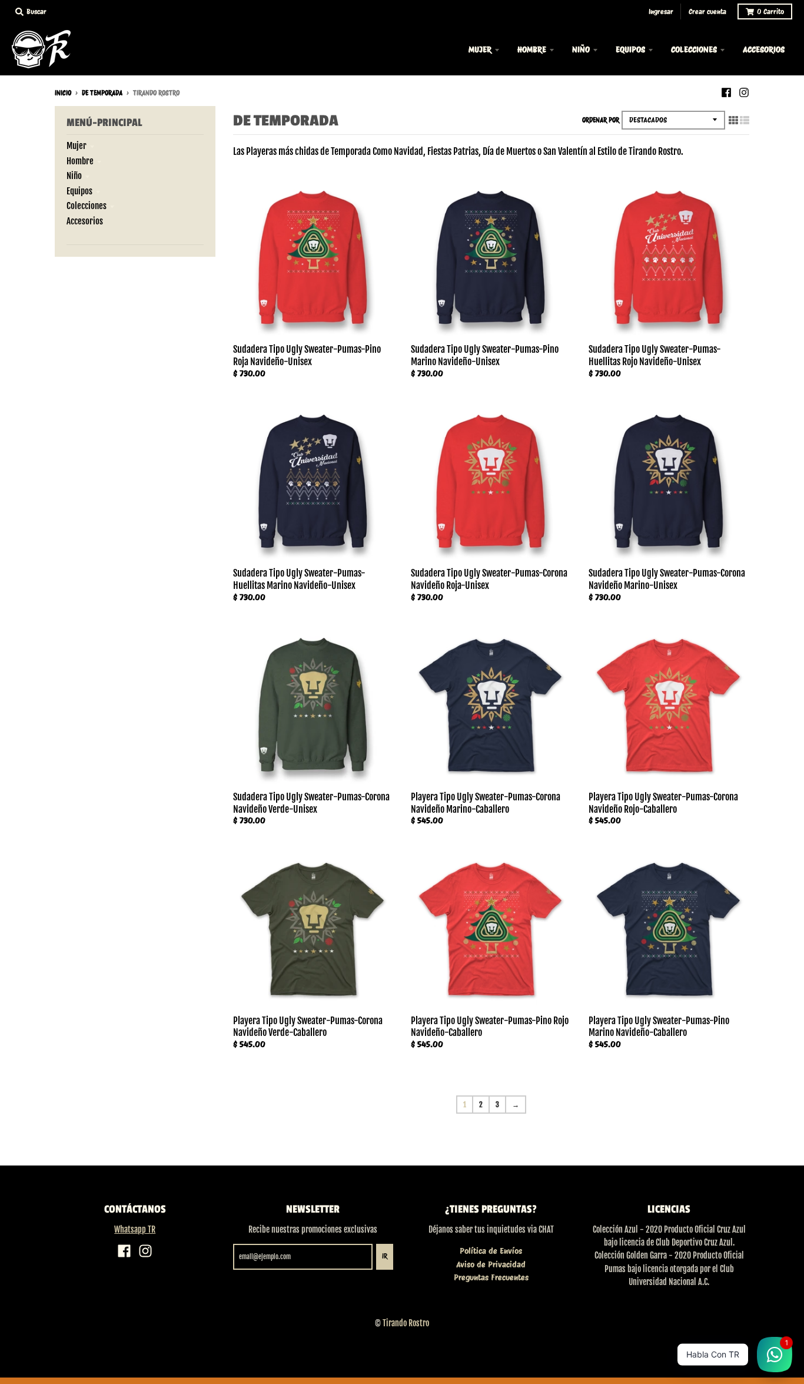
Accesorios (85, 221)
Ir (384, 1256)
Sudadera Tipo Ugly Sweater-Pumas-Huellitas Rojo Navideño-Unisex (655, 355)
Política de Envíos (491, 1251)
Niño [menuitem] (581, 49)
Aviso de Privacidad (491, 1264)
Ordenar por (600, 120)
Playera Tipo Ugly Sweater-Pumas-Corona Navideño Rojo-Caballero (663, 803)
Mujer (77, 145)
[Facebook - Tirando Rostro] (726, 92)
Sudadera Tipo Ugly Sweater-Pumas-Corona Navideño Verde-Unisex (311, 803)
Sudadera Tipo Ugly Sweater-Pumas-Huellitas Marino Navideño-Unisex (299, 579)
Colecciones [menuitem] (694, 49)
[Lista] (744, 120)
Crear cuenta (707, 11)
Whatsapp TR (134, 1229)
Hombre (80, 161)
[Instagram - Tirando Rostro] (744, 92)
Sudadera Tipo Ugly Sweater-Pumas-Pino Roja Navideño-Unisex (307, 355)
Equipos (79, 191)
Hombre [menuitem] (531, 49)
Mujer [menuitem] (480, 49)
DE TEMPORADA (102, 93)
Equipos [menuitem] (630, 49)
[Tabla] (733, 120)
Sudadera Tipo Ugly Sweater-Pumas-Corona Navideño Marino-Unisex (667, 579)
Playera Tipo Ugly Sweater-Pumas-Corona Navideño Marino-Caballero (485, 803)
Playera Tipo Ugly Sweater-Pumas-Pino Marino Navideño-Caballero (659, 1027)
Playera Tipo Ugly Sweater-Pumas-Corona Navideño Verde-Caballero (308, 1027)
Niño (74, 175)
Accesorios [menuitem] (764, 49)
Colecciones (87, 205)
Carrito (770, 11)
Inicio (63, 93)
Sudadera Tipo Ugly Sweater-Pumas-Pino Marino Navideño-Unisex (485, 355)
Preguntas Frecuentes (491, 1277)
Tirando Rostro (406, 1323)
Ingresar (661, 11)
